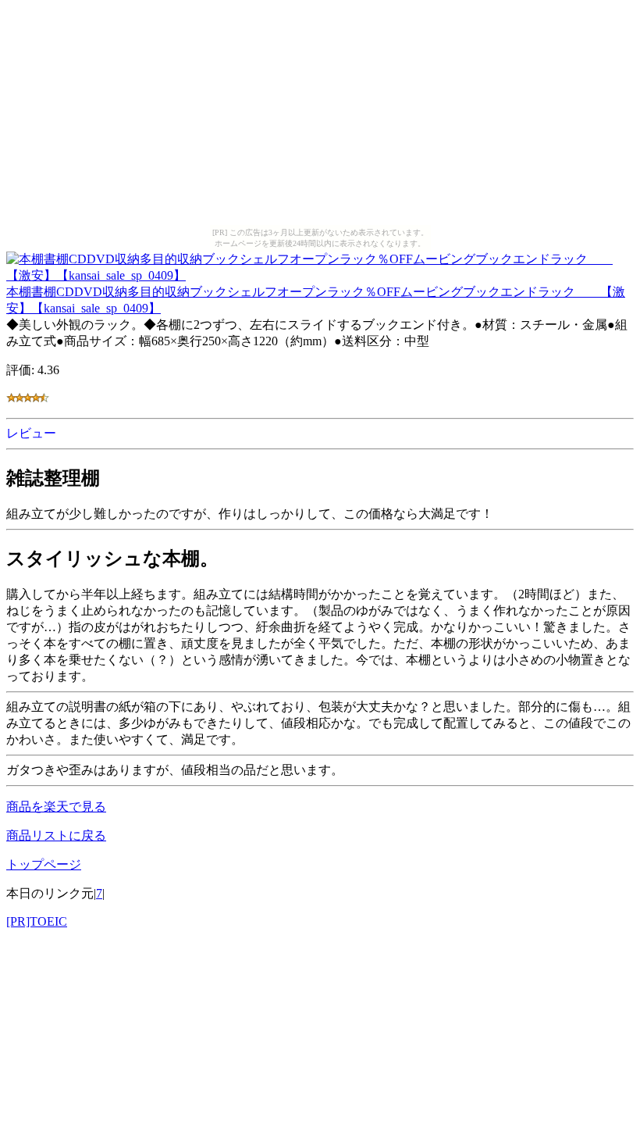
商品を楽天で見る (56, 806)
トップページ (43, 864)
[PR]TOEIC (36, 921)
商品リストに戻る (56, 835)
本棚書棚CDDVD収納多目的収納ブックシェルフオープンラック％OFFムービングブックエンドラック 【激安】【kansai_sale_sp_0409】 (315, 300)
